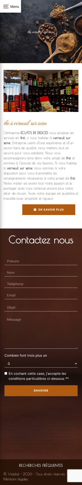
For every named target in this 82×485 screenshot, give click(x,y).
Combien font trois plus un (25, 355)
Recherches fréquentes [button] (41, 465)
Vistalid (13, 474)
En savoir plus (51, 209)
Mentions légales (15, 479)
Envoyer (41, 390)
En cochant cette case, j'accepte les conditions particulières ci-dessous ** (39, 376)
